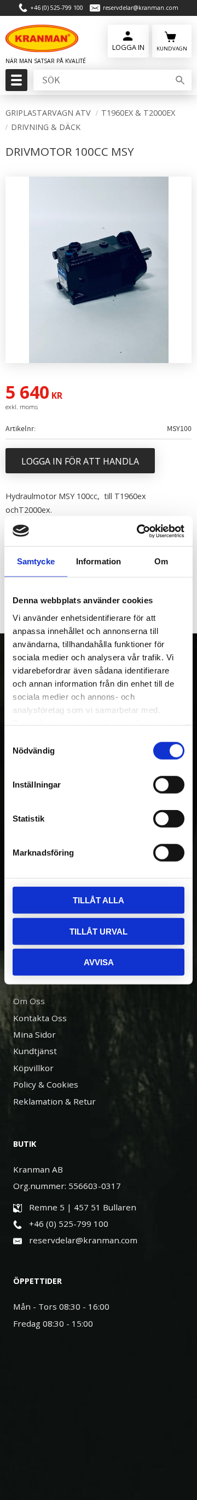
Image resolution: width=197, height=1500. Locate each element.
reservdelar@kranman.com (140, 8)
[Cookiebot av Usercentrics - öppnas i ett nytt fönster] (139, 531)
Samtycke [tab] (36, 561)
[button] (15, 83)
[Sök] (180, 80)
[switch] (168, 785)
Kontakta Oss (40, 1017)
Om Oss (29, 1000)
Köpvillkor (33, 1067)
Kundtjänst (35, 1050)
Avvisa (99, 962)
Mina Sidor (34, 1034)
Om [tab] (161, 561)
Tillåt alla (98, 900)
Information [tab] (98, 561)
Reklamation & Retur (54, 1101)
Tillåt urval (98, 931)
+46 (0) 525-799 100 (56, 8)
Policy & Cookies (45, 1084)
